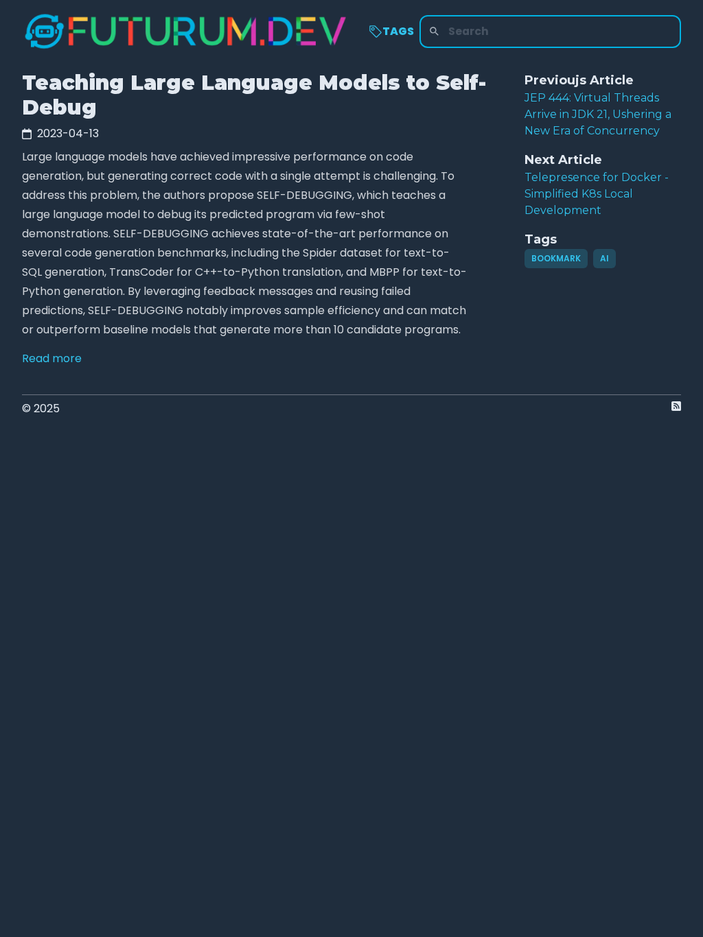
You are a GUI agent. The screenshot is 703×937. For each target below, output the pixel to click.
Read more (52, 358)
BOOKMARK (556, 258)
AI (604, 258)
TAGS (398, 31)
